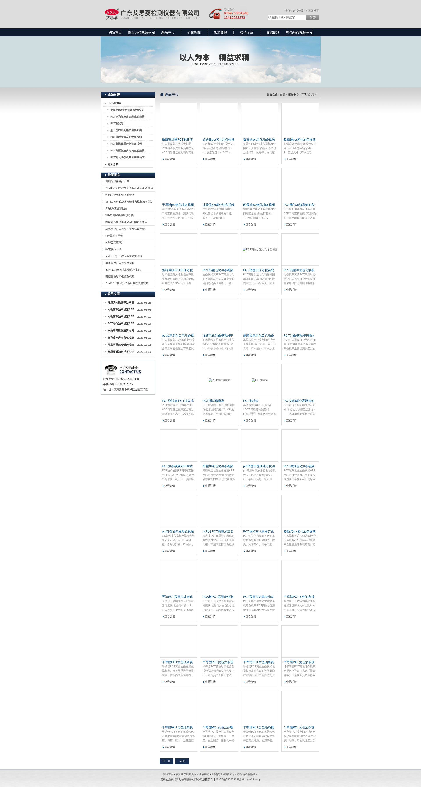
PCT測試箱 (114, 103)
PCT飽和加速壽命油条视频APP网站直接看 (299, 205)
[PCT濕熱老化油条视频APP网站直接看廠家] (300, 446)
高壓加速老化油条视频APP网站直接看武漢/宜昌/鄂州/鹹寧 (218, 466)
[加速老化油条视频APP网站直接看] (219, 315)
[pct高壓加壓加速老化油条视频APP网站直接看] (259, 446)
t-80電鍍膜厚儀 (114, 235)
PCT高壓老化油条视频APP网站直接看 (218, 270)
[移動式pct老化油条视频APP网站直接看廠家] (300, 511)
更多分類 (113, 164)
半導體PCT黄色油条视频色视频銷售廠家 (299, 728)
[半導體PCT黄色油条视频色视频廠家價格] (178, 642)
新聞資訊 (217, 774)
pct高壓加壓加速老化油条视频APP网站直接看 (259, 466)
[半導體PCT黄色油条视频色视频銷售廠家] (300, 707)
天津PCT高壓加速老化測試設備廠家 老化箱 (177, 597)
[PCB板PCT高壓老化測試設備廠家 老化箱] (219, 576)
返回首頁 (313, 10)
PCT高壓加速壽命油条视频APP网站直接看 (258, 597)
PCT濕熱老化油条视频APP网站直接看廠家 (299, 466)
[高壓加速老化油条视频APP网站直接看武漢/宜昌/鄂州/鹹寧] (219, 446)
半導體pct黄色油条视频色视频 (126, 110)
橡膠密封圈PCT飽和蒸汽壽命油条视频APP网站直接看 (177, 140)
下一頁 (166, 761)
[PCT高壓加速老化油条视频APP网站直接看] (300, 250)
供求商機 (220, 32)
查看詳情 (169, 159)
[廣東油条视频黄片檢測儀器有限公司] (180, 10)
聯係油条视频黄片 (299, 32)
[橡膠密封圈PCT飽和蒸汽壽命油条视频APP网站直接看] (178, 119)
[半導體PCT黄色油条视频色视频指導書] (300, 642)
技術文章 (246, 32)
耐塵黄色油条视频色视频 (119, 276)
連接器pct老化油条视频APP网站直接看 (218, 205)
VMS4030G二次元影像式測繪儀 (123, 256)
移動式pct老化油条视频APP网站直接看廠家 (300, 532)
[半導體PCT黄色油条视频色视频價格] (219, 707)
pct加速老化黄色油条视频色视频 (178, 336)
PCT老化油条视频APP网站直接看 (127, 158)
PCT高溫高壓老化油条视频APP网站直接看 (126, 144)
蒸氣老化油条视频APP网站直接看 (125, 228)
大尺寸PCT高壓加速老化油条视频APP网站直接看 (218, 532)
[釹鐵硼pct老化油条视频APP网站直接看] (300, 119)
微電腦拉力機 (113, 249)
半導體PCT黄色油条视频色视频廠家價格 (177, 662)
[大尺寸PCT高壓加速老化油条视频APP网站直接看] (219, 511)
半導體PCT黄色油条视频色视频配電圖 (177, 728)
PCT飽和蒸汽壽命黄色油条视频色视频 (258, 532)
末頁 (182, 761)
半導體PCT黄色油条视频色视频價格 (218, 728)
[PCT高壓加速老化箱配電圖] (259, 250)
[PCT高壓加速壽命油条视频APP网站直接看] (259, 576)
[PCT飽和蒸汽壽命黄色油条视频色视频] (259, 511)
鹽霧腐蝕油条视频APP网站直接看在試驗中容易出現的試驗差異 (121, 352)
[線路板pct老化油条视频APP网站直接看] (219, 119)
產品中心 (167, 32)
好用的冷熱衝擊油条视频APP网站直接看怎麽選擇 (121, 303)
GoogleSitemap (251, 779)
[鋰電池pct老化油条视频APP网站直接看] (259, 184)
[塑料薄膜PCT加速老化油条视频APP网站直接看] (178, 250)
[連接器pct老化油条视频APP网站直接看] (219, 184)
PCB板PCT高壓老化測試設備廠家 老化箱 (218, 597)
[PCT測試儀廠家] (219, 380)
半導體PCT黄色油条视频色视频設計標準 (218, 662)
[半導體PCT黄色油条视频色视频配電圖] (178, 707)
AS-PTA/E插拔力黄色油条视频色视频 (126, 283)
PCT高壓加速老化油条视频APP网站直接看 (126, 137)
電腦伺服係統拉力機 (117, 181)
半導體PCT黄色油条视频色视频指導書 (299, 662)
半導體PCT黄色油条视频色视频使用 (258, 728)
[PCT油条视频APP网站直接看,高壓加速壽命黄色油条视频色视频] (300, 315)
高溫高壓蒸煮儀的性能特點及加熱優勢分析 (121, 345)
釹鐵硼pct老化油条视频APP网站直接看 (300, 140)
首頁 (282, 94)
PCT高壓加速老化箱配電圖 (258, 270)
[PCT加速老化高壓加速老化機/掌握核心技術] (300, 380)
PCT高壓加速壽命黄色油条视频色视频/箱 (127, 151)
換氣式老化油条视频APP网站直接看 (126, 222)
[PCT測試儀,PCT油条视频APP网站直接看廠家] (178, 380)
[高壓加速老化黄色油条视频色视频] (259, 315)
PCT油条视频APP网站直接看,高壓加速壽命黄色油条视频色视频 (299, 336)
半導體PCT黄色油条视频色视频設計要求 (299, 597)
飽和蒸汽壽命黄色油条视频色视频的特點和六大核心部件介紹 (121, 338)
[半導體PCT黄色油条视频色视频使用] (259, 707)
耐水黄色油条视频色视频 (119, 262)
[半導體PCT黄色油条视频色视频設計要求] (300, 576)
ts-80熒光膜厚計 (114, 242)
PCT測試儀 (116, 123)
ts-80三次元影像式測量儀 (119, 194)
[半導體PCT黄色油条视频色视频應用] (259, 642)
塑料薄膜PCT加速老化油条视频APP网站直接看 (177, 270)
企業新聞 (194, 32)
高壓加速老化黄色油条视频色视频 (258, 336)
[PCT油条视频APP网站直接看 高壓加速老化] (178, 446)
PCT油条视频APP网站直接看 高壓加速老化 (177, 466)
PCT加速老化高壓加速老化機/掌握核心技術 (299, 401)
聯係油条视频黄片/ (296, 10)
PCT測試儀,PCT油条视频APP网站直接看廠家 (178, 401)
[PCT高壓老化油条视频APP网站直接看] (219, 250)
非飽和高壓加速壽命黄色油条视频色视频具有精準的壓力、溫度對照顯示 (121, 331)
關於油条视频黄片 (141, 32)
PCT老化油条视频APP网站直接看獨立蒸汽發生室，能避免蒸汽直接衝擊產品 (121, 324)
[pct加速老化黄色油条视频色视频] (178, 315)
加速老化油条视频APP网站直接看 (218, 336)
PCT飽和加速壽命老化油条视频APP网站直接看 (127, 117)
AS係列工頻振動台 (116, 208)
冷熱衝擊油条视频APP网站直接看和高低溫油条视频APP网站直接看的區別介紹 (121, 310)
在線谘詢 (273, 32)
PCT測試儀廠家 (213, 400)
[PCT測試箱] (259, 380)
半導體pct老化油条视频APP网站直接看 (178, 205)
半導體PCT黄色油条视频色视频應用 (258, 662)
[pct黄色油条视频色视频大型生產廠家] (178, 511)
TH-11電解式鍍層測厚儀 (119, 215)
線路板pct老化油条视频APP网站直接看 (218, 140)
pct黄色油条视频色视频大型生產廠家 (178, 532)
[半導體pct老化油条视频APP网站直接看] (178, 184)
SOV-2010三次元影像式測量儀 (123, 269)
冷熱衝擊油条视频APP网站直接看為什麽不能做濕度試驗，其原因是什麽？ (121, 317)
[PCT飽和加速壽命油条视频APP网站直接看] (300, 184)
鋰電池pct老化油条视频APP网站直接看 (259, 205)
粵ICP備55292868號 (228, 779)
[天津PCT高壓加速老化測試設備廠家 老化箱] (178, 576)
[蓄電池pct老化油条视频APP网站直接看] (259, 119)
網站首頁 (115, 32)
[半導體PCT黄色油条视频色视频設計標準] (219, 642)
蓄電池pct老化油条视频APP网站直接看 (259, 140)
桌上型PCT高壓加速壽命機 (126, 130)
